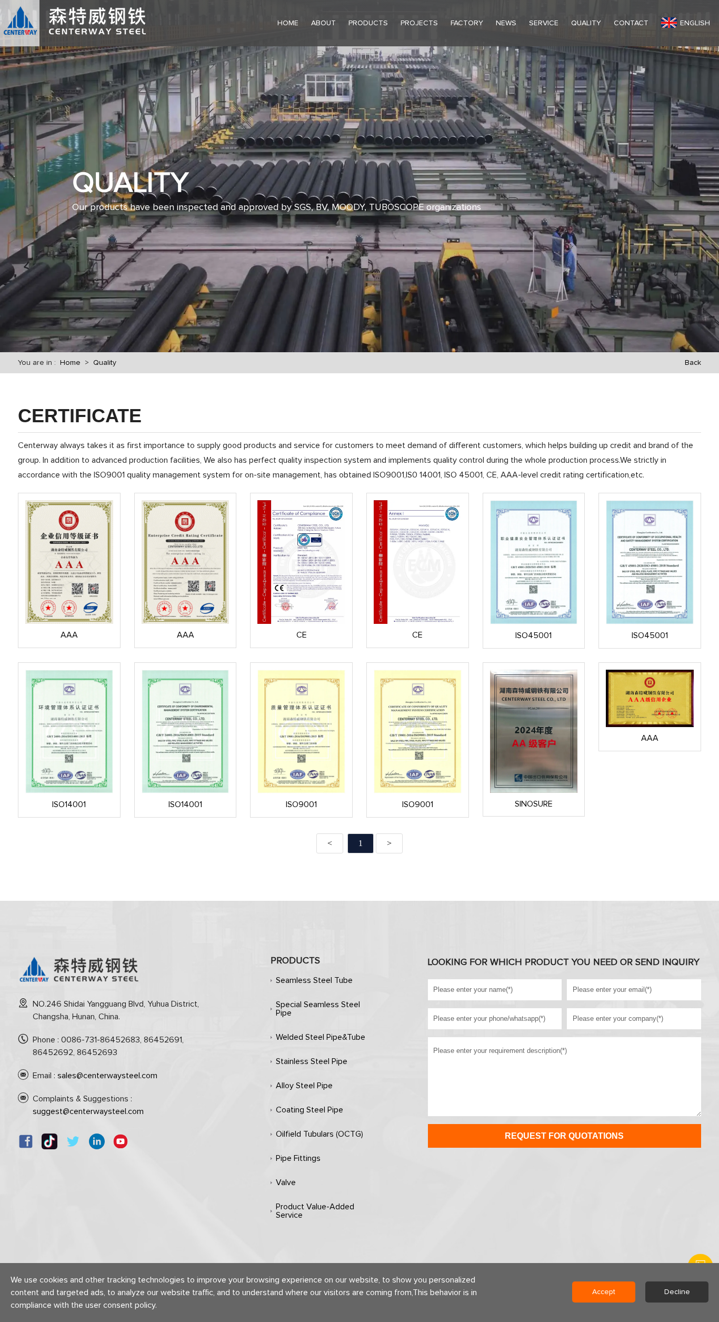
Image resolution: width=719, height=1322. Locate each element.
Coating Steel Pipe (309, 1110)
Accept (603, 1292)
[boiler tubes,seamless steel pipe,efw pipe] (79, 986)
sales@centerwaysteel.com (107, 1075)
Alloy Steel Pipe (304, 1085)
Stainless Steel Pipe (311, 1061)
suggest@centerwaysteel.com (88, 1111)
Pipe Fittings (298, 1158)
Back (693, 362)
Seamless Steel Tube (314, 980)
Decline (677, 1292)
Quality (104, 362)
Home (70, 362)
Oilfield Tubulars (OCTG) (319, 1134)
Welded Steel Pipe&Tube (320, 1037)
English (695, 23)
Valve (286, 1182)
